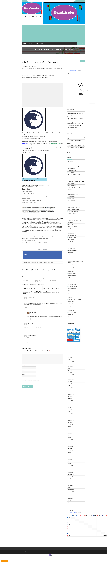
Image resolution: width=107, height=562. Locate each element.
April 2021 (70, 433)
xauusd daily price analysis (73, 318)
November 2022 (71, 394)
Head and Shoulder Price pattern (74, 257)
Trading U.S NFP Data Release (74, 305)
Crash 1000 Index (71, 196)
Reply (26, 307)
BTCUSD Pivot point (72, 189)
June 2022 (70, 405)
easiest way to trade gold (73, 215)
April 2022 (70, 409)
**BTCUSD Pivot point (72, 161)
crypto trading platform (72, 202)
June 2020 (70, 454)
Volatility (42, 284)
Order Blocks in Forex (72, 273)
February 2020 (71, 463)
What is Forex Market (72, 316)
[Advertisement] (53, 33)
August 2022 (70, 400)
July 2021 (69, 426)
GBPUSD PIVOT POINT (72, 250)
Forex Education (71, 233)
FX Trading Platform (72, 248)
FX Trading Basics (71, 246)
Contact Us (30, 43)
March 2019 (70, 483)
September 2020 (71, 448)
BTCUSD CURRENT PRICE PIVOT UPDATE (76, 187)
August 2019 (70, 476)
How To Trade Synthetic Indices (27, 278)
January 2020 (70, 465)
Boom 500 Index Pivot (72, 185)
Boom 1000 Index (71, 176)
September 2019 (71, 474)
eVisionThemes (40, 551)
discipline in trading (72, 213)
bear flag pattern (71, 172)
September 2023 (71, 379)
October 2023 (70, 377)
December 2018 (71, 489)
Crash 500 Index (71, 198)
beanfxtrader (57, 51)
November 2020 (71, 444)
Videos (46, 43)
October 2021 (70, 422)
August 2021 (70, 424)
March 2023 (70, 385)
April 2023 (70, 383)
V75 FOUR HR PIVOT (72, 312)
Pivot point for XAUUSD (72, 288)
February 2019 (70, 485)
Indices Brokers (71, 264)
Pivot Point (70, 280)
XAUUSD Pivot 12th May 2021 (78, 145)
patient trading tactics (72, 275)
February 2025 (70, 366)
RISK (69, 290)
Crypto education (71, 200)
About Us (24, 43)
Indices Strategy (71, 267)
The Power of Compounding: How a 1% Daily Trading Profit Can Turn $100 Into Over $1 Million (76, 115)
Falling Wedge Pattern (72, 226)
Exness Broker (71, 222)
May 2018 (69, 500)
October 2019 (70, 472)
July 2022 (69, 403)
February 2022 (70, 413)
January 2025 (70, 368)
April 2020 (70, 459)
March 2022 (70, 411)
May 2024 (70, 372)
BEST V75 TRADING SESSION (74, 174)
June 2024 (70, 370)
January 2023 (70, 390)
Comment (24, 352)
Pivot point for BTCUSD (72, 282)
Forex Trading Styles (72, 237)
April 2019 (70, 480)
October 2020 (70, 446)
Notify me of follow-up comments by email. (30, 380)
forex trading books (72, 235)
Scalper (36, 132)
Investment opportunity (72, 269)
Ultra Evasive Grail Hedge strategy (74, 308)
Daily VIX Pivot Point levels (73, 209)
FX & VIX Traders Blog (32, 16)
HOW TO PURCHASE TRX (73, 259)
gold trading (70, 252)
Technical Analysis (71, 295)
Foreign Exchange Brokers (31, 284)
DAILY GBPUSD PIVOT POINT (74, 207)
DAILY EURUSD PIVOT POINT (74, 205)
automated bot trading (72, 170)
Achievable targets (71, 168)
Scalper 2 (40, 132)
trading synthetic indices (73, 303)
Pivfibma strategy (71, 277)
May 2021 (69, 431)
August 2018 (70, 498)
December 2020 (71, 441)
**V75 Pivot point (71, 163)
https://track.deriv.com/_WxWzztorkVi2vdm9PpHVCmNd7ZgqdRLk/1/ (47, 236)
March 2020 (70, 461)
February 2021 (70, 437)
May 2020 (70, 457)
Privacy (41, 43)
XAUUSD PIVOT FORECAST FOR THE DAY (76, 321)
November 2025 (71, 361)
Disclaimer (36, 43)
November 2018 (71, 491)
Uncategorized (71, 310)
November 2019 (71, 470)
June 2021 (69, 428)
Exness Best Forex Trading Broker (74, 220)
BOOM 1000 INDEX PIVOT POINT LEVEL (76, 181)
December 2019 (71, 467)
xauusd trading (71, 323)
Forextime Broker (71, 241)
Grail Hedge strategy (72, 254)
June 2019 (69, 478)
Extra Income (70, 224)
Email (23, 370)
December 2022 (71, 392)
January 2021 (70, 439)
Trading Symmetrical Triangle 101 (74, 125)
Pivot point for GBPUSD (72, 286)
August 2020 (70, 450)
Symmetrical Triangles (72, 292)
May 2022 (70, 407)
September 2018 (71, 496)
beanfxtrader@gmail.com (30, 240)
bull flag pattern (71, 192)
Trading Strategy (71, 301)
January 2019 (70, 487)
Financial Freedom (71, 228)
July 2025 (69, 364)
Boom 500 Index (71, 183)
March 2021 (70, 435)
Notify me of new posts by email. (28, 383)
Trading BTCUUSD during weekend (75, 299)
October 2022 (70, 396)
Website (23, 374)
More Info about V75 (72, 271)
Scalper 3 (45, 132)
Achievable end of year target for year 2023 (76, 166)
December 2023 (71, 374)
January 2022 (70, 416)
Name (23, 365)
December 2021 (71, 418)
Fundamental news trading (73, 244)
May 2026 (70, 357)
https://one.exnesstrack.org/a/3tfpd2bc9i (39, 238)
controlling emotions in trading (74, 194)
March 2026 (70, 359)
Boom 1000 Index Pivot (72, 179)
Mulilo (53, 132)
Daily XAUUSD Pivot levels (73, 211)
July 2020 (69, 452)
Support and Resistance (27, 191)
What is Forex (70, 314)
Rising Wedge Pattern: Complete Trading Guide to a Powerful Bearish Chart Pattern (76, 142)
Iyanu (56, 132)
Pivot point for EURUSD (72, 284)
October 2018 (70, 493)
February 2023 (70, 387)
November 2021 (71, 420)
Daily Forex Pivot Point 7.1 (73, 127)
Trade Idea (70, 297)
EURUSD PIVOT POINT (72, 218)
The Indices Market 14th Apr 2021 (55, 278)
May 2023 (70, 381)
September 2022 (71, 398)
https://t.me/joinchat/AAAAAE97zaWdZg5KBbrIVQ (36, 242)
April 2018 (70, 502)
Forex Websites (71, 239)
